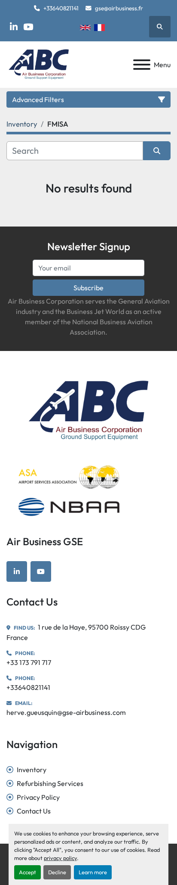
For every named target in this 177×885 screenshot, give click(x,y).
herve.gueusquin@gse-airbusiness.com (66, 712)
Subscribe (88, 287)
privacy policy (60, 857)
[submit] (157, 150)
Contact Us (34, 811)
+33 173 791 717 (28, 662)
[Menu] (141, 64)
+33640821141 (61, 8)
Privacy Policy (38, 797)
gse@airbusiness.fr (119, 8)
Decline (57, 872)
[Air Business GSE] (88, 409)
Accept (27, 872)
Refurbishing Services (50, 783)
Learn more (93, 872)
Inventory (31, 769)
